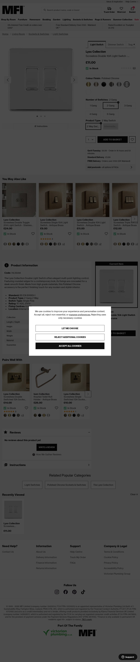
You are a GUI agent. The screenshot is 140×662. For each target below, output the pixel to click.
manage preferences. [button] (80, 314)
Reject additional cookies (70, 337)
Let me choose (70, 328)
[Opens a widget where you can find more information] (127, 657)
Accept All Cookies (70, 345)
